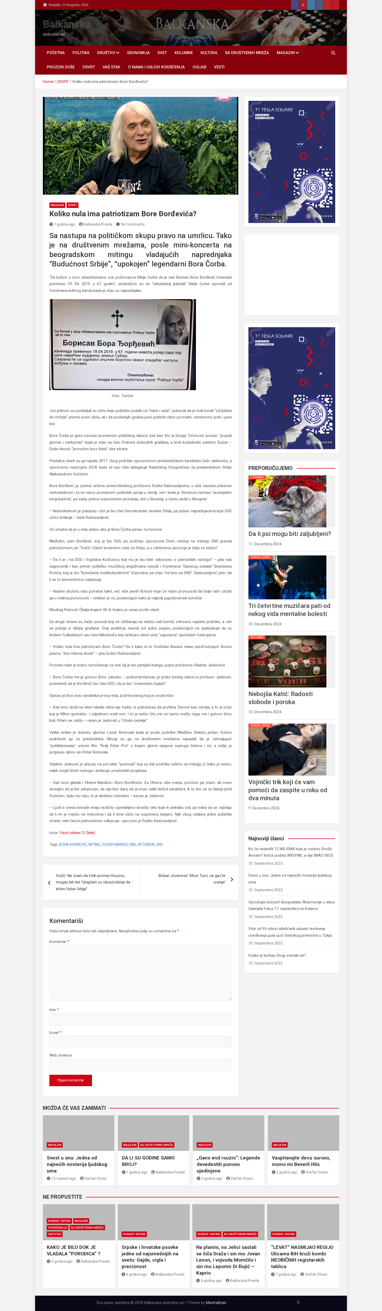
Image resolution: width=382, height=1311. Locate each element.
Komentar (59, 941)
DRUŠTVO (106, 52)
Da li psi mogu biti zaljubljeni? (289, 533)
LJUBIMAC (257, 477)
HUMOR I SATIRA (59, 1221)
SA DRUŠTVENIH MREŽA (247, 52)
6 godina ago (136, 1274)
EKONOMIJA (138, 52)
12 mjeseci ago (63, 1178)
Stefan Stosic (95, 1178)
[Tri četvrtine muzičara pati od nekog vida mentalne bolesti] (287, 555)
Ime (54, 1009)
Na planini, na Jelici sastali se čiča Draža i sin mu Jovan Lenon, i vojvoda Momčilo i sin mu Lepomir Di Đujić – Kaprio (228, 1260)
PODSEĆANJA (57, 1227)
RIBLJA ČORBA (141, 844)
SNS (159, 844)
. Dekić (89, 832)
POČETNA (56, 52)
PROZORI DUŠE (61, 67)
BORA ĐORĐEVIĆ (73, 844)
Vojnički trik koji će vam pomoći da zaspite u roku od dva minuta (287, 790)
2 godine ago (211, 1178)
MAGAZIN (286, 52)
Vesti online (70, 832)
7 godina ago (64, 224)
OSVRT (88, 67)
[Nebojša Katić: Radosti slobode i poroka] (287, 635)
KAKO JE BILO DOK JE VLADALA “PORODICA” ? (73, 1250)
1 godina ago (136, 1172)
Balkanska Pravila (97, 224)
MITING (94, 844)
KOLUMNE (184, 52)
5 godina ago (62, 1261)
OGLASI (199, 67)
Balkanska (67, 24)
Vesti (219, 67)
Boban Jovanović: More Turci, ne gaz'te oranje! (192, 879)
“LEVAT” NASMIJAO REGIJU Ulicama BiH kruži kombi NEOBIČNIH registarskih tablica (302, 1256)
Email (55, 1032)
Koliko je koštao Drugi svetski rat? (277, 955)
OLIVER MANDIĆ (115, 844)
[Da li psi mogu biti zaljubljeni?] (287, 475)
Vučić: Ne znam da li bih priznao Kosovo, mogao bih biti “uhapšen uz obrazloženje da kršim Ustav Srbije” (93, 882)
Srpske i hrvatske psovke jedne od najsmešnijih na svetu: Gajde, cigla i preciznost (150, 1256)
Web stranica (60, 1055)
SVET (162, 52)
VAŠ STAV (111, 67)
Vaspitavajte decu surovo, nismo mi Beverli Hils (301, 1161)
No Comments (133, 224)
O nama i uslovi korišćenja (156, 67)
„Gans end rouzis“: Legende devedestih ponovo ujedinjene (228, 1164)
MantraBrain (216, 1302)
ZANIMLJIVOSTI (260, 557)
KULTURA (209, 52)
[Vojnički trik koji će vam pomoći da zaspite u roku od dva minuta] (287, 723)
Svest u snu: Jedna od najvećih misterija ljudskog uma (77, 1164)
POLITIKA (81, 52)
